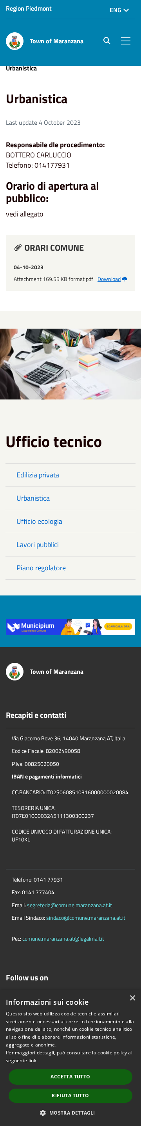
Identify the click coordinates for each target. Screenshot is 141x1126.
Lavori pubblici (37, 544)
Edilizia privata (37, 475)
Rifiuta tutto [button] (70, 1095)
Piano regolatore (41, 567)
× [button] (132, 998)
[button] (70, 1112)
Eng (116, 10)
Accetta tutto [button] (70, 1076)
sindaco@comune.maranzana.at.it (85, 917)
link (32, 1060)
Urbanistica (33, 498)
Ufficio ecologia (39, 521)
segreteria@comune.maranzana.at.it (69, 905)
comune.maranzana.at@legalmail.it (63, 938)
